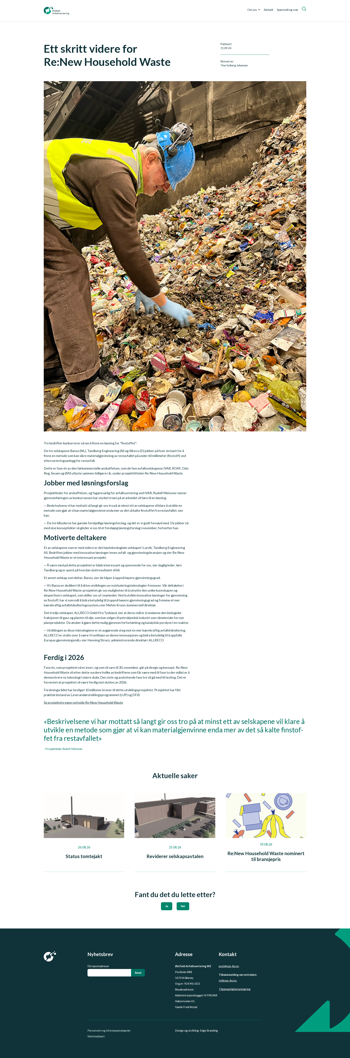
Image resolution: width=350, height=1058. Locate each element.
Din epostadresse (98, 966)
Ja (166, 906)
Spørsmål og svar (287, 9)
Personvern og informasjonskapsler (109, 1030)
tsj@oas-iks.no (228, 980)
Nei (183, 906)
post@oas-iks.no (229, 966)
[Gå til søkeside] (304, 9)
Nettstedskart (96, 1036)
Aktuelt (268, 9)
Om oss (252, 9)
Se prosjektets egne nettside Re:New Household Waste (83, 702)
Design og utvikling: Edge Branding (196, 1030)
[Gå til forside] (56, 10)
